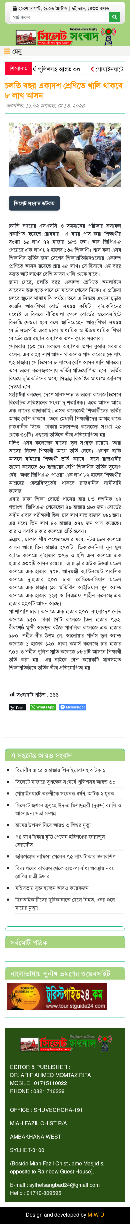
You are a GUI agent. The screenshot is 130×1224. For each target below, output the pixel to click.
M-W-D (96, 1214)
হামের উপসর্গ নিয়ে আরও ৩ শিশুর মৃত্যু (53, 825)
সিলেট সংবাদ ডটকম (34, 203)
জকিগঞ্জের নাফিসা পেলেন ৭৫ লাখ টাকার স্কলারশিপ (65, 856)
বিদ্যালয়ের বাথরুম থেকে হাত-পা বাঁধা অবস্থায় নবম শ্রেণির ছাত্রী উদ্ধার (65, 872)
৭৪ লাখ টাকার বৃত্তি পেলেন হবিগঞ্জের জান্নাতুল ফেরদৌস (60, 840)
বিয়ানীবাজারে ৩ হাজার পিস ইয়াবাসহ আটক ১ (60, 770)
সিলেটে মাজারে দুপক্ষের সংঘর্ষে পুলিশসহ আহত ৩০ (65, 781)
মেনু (16, 51)
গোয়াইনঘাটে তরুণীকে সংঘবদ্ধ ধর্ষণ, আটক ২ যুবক (64, 793)
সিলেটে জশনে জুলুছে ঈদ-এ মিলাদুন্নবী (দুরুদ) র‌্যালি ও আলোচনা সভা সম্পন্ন (68, 809)
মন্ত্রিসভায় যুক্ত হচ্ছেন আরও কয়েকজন (52, 888)
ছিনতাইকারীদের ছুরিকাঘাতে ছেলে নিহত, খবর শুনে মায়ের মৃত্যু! (65, 903)
